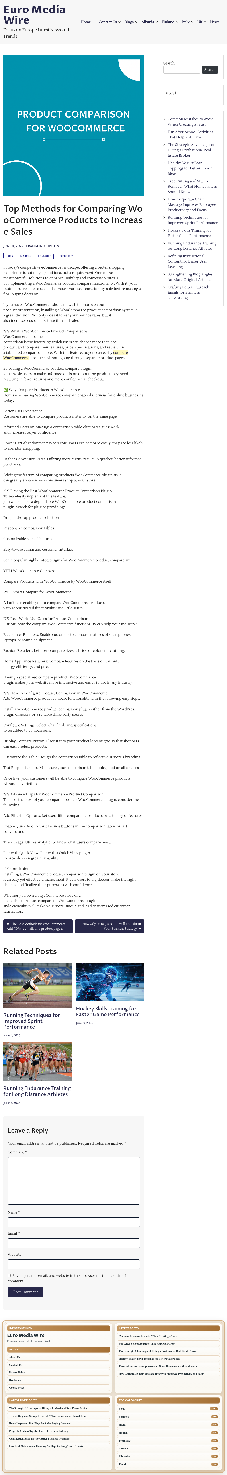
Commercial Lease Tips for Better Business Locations (39, 1438)
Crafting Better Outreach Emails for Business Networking (188, 292)
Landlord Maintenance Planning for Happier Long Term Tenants (46, 1446)
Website (15, 1254)
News (214, 22)
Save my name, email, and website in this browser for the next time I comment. (67, 1278)
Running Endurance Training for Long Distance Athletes (37, 1091)
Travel (122, 1464)
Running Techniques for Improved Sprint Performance (31, 1021)
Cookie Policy (16, 1387)
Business (25, 256)
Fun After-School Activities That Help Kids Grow (147, 1343)
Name (14, 1212)
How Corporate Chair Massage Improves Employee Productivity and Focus (192, 204)
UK (199, 22)
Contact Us (108, 22)
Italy (186, 22)
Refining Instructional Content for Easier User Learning (187, 261)
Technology (65, 256)
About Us (14, 1357)
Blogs (129, 22)
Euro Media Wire (34, 15)
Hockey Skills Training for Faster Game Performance (108, 1012)
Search (169, 63)
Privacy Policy (17, 1372)
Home (86, 22)
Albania (147, 22)
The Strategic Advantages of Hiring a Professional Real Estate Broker (191, 150)
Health (122, 1424)
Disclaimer (15, 1380)
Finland (168, 22)
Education (44, 256)
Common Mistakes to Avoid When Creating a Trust (148, 1336)
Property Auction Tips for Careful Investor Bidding (38, 1431)
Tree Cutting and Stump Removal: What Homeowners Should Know (192, 186)
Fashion (123, 1432)
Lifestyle (123, 1448)
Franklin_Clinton (42, 246)
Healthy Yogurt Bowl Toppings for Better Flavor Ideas (190, 168)
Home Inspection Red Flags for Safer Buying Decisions (40, 1423)
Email (14, 1233)
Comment (17, 1152)
